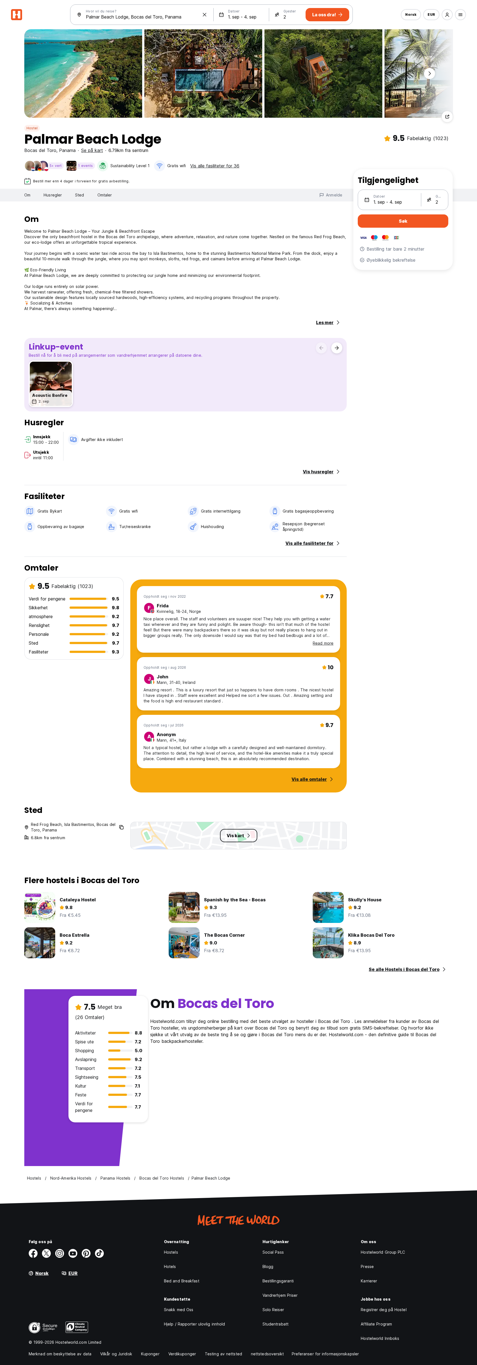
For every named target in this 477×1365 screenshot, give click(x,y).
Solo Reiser (273, 1309)
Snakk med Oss (178, 1309)
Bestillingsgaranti (278, 1281)
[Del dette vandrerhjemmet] (447, 116)
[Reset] (204, 14)
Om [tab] (27, 195)
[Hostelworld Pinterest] (86, 1253)
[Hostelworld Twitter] (46, 1253)
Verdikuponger (182, 1353)
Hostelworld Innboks (380, 1338)
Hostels (171, 1252)
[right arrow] (336, 347)
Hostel (32, 128)
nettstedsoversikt (267, 1353)
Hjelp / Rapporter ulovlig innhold (194, 1324)
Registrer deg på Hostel (383, 1309)
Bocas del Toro (40, 150)
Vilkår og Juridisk (116, 1353)
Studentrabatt (275, 1324)
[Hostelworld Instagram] (59, 1253)
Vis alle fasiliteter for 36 (214, 166)
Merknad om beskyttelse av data (60, 1353)
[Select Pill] (447, 14)
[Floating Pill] (429, 73)
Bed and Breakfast (181, 1281)
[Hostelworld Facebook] (33, 1253)
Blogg (268, 1266)
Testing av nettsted (223, 1353)
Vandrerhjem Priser (280, 1295)
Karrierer (369, 1281)
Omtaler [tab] (104, 195)
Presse (367, 1266)
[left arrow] (321, 347)
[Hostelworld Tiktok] (99, 1253)
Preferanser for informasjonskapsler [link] (325, 1353)
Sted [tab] (79, 195)
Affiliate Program (376, 1324)
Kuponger (150, 1353)
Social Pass (273, 1252)
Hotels (170, 1266)
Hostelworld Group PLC (383, 1252)
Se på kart (92, 150)
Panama (67, 150)
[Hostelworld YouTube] (72, 1253)
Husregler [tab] (53, 195)
